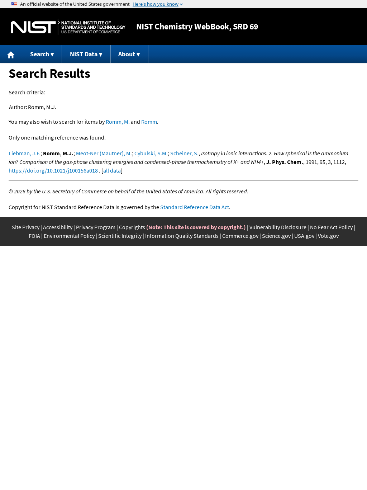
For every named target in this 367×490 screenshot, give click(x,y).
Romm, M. (118, 121)
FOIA (34, 235)
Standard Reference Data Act (194, 207)
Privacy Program (95, 227)
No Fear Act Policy (331, 227)
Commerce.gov (240, 235)
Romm (149, 121)
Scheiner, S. (184, 153)
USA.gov (304, 235)
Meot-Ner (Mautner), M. (104, 153)
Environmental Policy (69, 235)
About (126, 54)
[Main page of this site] (11, 54)
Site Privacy (25, 227)
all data (112, 170)
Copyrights (132, 227)
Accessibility (57, 227)
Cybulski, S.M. (151, 153)
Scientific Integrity (120, 235)
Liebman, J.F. (24, 153)
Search (39, 54)
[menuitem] (11, 54)
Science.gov (276, 235)
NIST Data (83, 54)
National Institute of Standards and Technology (68, 27)
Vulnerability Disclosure (277, 227)
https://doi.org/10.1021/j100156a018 (53, 170)
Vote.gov (328, 235)
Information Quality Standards (182, 235)
